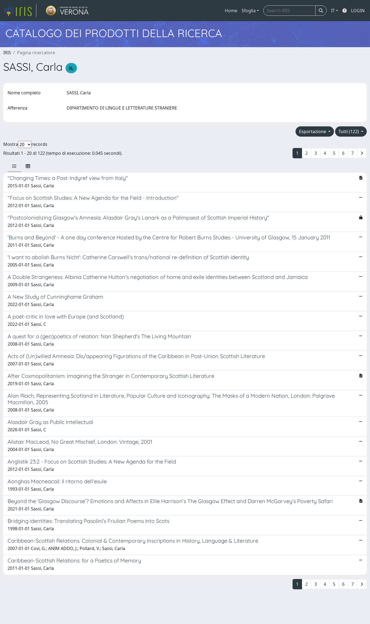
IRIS (7, 53)
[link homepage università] (67, 10)
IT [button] (333, 11)
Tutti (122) (349, 131)
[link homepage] (19, 10)
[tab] (14, 166)
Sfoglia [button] (249, 11)
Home (231, 11)
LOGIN (358, 11)
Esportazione (313, 131)
